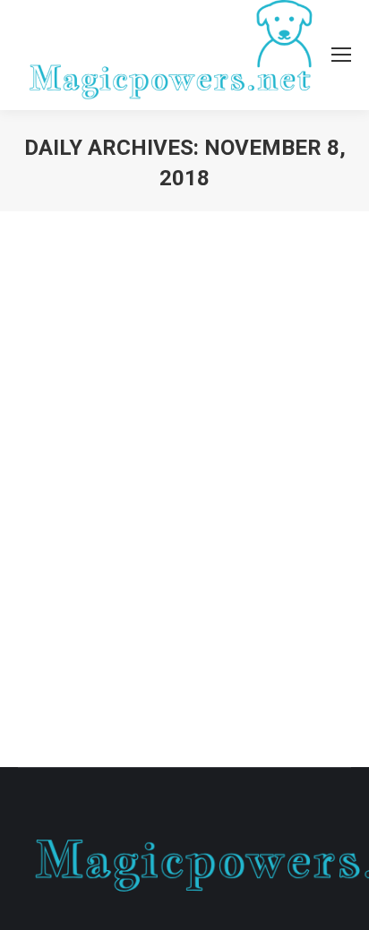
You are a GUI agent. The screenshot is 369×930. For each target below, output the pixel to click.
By (108, 498)
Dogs (54, 498)
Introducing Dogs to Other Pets (168, 465)
